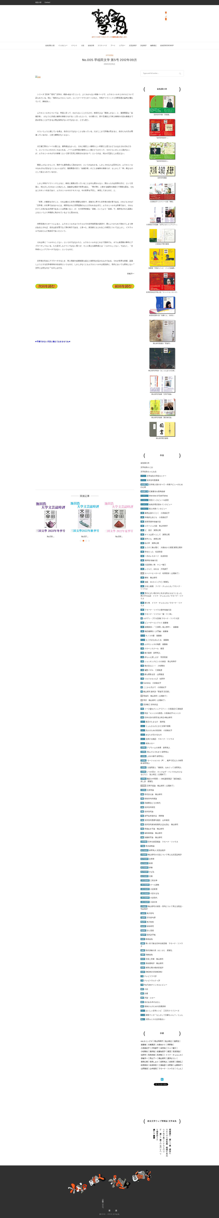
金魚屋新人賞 (49, 45)
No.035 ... (50, 536)
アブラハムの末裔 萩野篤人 (155, 747)
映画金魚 (147, 939)
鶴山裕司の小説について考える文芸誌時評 (161, 854)
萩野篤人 (163, 1062)
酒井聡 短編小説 (149, 560)
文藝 (147, 876)
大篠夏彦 (151, 1044)
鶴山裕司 (162, 1058)
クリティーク (102, 45)
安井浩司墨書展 (150, 480)
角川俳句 (147, 913)
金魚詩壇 (91, 45)
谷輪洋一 (144, 1058)
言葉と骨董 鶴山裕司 (152, 959)
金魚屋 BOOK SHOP (167, 45)
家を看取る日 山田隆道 (152, 674)
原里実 (172, 1062)
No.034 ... (84, 536)
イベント (74, 45)
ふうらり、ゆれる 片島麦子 (154, 569)
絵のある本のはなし (150, 1002)
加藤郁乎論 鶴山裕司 (151, 837)
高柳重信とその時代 (150, 803)
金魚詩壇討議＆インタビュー (156, 504)
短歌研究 (147, 926)
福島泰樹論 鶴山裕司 (151, 833)
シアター (122, 45)
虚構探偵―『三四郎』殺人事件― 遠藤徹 (159, 627)
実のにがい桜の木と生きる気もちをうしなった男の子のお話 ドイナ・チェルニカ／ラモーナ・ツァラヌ (162, 596)
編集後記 (153, 45)
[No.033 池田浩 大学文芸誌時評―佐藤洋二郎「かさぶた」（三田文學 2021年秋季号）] (119, 517)
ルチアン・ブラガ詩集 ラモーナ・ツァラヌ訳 (160, 618)
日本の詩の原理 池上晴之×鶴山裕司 (156, 717)
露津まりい (171, 1058)
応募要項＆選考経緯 (153, 491)
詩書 (144, 993)
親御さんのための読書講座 (153, 1006)
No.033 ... (119, 536)
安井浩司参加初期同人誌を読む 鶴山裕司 (159, 824)
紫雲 (169, 1051)
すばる (147, 872)
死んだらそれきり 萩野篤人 (155, 752)
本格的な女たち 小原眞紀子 (154, 517)
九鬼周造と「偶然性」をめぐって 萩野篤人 (164, 767)
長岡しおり (154, 1062)
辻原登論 (147, 790)
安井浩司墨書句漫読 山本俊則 (155, 820)
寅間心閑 (144, 1062)
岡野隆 (170, 1044)
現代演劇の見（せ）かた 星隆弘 (156, 950)
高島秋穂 (151, 1055)
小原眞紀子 (145, 1048)
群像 (147, 867)
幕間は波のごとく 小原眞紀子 (155, 513)
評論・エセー (148, 997)
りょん (179, 1068)
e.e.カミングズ (146, 1041)
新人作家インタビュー (154, 508)
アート (113, 45)
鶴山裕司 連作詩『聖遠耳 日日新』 (156, 691)
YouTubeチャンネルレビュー (154, 985)
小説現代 (149, 897)
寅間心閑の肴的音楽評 (152, 967)
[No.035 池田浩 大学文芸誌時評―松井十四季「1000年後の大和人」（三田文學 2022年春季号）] (50, 517)
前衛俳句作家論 (149, 798)
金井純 (163, 1048)
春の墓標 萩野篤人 (150, 653)
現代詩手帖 (148, 935)
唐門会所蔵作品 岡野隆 (152, 816)
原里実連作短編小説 (151, 521)
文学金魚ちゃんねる (149, 471)
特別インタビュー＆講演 (155, 500)
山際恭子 (178, 1065)
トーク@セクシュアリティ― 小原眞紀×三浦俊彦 (162, 709)
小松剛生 (144, 1051)
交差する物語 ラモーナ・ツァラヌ (157, 739)
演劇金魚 (147, 954)
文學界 (147, 859)
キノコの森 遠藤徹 (151, 635)
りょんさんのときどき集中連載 (155, 726)
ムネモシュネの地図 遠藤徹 (154, 644)
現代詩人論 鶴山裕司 (151, 794)
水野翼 (170, 1065)
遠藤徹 (143, 1044)
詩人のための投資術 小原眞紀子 (156, 730)
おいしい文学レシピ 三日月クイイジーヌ (160, 1010)
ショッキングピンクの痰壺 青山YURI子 (158, 661)
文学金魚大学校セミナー (153, 476)
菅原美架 (176, 1051)
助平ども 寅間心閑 (151, 539)
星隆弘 (179, 1062)
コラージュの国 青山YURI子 (154, 526)
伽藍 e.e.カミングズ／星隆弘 (155, 582)
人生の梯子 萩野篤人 (152, 756)
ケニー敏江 (171, 1048)
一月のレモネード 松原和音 (154, 556)
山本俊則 (153, 1068)
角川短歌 (147, 922)
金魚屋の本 (145, 463)
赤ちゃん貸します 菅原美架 (154, 657)
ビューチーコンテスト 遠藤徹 (154, 622)
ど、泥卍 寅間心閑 (151, 530)
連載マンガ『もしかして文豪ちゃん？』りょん (162, 1015)
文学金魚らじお (147, 467)
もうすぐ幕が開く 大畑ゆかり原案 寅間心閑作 (161, 547)
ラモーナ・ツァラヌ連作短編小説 (156, 609)
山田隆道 (144, 1068)
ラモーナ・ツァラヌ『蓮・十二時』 (157, 614)
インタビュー (62, 45)
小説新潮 (149, 889)
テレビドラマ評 (149, 976)
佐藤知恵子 (161, 1051)
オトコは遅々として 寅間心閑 (155, 534)
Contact (47, 2)
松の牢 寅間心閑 (150, 543)
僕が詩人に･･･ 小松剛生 (153, 665)
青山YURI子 (158, 1041)
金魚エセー (147, 743)
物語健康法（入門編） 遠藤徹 (154, 631)
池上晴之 (168, 1041)
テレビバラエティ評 (150, 980)
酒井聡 (152, 1051)
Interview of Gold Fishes (154, 495)
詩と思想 (147, 930)
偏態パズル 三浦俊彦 (151, 670)
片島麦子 (155, 1048)
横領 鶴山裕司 (149, 577)
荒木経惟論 (147, 846)
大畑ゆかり (161, 1044)
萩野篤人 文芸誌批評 (153, 850)
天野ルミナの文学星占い (153, 1019)
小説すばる (150, 893)
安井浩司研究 (148, 807)
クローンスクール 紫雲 (152, 648)
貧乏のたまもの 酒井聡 (153, 721)
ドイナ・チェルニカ (174, 1055)
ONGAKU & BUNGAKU (151, 972)
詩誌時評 (143, 45)
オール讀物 (150, 884)
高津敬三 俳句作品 (149, 704)
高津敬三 (160, 1055)
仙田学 (143, 1055)
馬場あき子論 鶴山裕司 (152, 828)
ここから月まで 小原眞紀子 (153, 687)
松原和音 (153, 1065)
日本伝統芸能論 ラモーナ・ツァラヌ (159, 841)
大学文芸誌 (109, 55)
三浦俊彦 (162, 1065)
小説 (82, 45)
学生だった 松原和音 (151, 551)
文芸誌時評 (133, 45)
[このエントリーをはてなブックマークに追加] (162, 1079)
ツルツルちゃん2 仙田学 (153, 678)
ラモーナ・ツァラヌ (167, 1068)
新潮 (147, 863)
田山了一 (153, 1058)
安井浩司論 (147, 811)
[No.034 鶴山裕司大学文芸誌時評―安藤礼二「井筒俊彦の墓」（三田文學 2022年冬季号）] (85, 517)
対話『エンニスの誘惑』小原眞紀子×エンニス (161, 713)
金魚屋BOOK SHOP (103, 1203)
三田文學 (149, 880)
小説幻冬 (149, 902)
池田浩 (176, 1041)
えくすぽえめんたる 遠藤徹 (155, 640)
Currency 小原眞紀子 (151, 683)
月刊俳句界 (148, 917)
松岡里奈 (144, 1065)
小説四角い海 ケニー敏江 (153, 564)
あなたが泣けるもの (151, 734)
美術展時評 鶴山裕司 (152, 963)
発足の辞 (38, 2)
